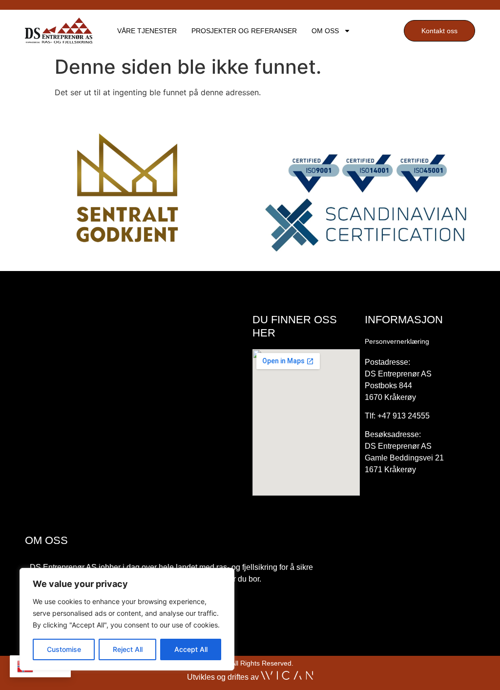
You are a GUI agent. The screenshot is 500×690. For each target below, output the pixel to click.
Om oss (325, 31)
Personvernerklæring (397, 341)
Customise (64, 649)
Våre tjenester (147, 31)
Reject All (128, 649)
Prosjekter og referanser (244, 31)
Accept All (191, 649)
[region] (127, 619)
